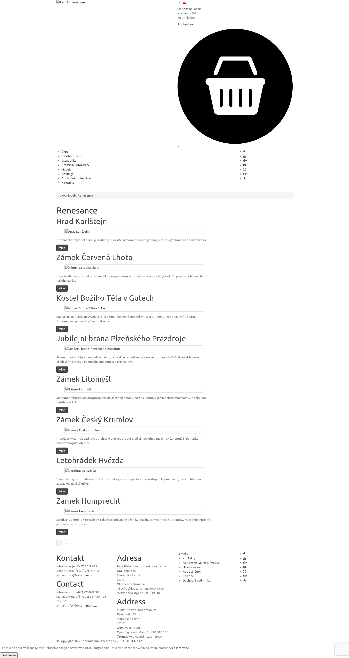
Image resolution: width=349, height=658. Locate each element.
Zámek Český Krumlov (94, 419)
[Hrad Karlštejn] (77, 231)
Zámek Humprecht (88, 501)
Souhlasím (9, 655)
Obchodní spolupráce (76, 178)
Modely (66, 169)
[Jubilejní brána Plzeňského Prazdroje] (93, 348)
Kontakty (67, 182)
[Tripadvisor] (245, 174)
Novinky (67, 174)
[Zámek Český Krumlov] (82, 429)
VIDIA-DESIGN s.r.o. (130, 641)
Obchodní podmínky (196, 580)
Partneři (188, 576)
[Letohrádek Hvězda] (80, 470)
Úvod (64, 151)
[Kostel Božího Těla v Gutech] (86, 308)
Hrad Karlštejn (81, 221)
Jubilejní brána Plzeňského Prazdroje (121, 338)
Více (62, 247)
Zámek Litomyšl (83, 379)
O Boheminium (71, 156)
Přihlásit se (185, 24)
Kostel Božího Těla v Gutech (105, 298)
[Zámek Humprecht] (80, 511)
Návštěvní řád (192, 567)
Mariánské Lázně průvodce (201, 562)
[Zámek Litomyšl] (78, 389)
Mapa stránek (192, 571)
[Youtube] (244, 156)
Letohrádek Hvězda (90, 460)
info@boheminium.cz (82, 575)
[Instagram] (244, 169)
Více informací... (180, 648)
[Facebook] (244, 151)
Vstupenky (68, 160)
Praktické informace (75, 165)
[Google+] (245, 160)
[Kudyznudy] (244, 178)
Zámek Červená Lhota (94, 257)
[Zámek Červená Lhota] (82, 267)
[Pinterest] (244, 165)
